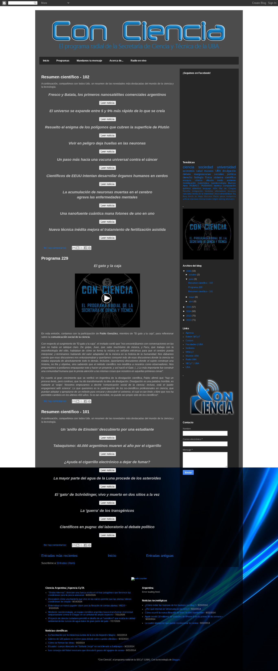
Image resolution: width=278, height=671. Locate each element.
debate (187, 174)
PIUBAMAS (206, 185)
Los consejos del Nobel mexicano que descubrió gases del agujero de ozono (86, 650)
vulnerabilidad (225, 194)
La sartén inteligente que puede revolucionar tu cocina (171, 623)
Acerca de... (116, 60)
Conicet (189, 340)
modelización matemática (196, 183)
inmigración (197, 191)
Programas (62, 60)
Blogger (175, 659)
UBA (188, 367)
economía (188, 170)
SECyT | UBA (192, 363)
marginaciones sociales (209, 174)
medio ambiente (226, 180)
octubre (193, 274)
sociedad (205, 167)
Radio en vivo (138, 60)
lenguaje (207, 188)
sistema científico (225, 177)
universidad (226, 167)
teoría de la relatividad (203, 194)
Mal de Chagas (227, 188)
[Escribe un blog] (78, 248)
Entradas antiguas (160, 556)
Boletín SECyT (193, 336)
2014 (189, 311)
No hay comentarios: (55, 247)
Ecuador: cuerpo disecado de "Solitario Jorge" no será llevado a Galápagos (85, 646)
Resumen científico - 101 (65, 411)
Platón (216, 196)
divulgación (229, 170)
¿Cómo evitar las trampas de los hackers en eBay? (170, 605)
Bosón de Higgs (195, 196)
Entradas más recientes (59, 556)
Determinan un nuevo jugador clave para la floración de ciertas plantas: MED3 (86, 605)
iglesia (222, 196)
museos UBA (212, 170)
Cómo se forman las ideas (61, 642)
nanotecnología (218, 183)
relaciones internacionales (201, 199)
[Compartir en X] (82, 248)
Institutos (190, 348)
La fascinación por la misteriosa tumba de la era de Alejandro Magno (81, 635)
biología (198, 177)
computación (229, 185)
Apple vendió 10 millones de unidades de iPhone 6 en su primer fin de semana (183, 616)
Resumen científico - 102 (65, 77)
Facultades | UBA (194, 344)
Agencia (190, 333)
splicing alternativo (226, 199)
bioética (217, 185)
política (231, 174)
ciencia (188, 167)
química (186, 188)
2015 (189, 307)
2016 (189, 271)
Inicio (46, 60)
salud (199, 170)
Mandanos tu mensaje (89, 60)
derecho (187, 177)
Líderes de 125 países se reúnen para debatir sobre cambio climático (82, 639)
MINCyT (190, 352)
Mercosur (208, 196)
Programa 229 (54, 258)
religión (215, 199)
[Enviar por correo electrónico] (74, 248)
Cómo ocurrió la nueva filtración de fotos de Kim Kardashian (174, 612)
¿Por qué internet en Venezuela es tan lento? (167, 609)
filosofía (186, 191)
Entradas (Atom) (66, 563)
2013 (189, 315)
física (208, 177)
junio (191, 279)
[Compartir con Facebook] (85, 248)
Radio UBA (191, 359)
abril (191, 301)
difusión (210, 180)
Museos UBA (192, 356)
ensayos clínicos (192, 180)
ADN (215, 188)
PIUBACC (194, 185)
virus (216, 194)
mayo (192, 297)
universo (196, 188)
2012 (189, 320)
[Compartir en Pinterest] (89, 248)
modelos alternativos (215, 191)
